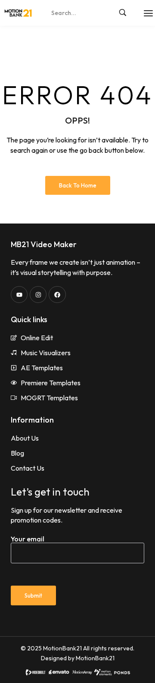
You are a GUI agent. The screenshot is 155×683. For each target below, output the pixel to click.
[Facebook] (57, 294)
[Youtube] (19, 294)
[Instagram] (38, 294)
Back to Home (77, 185)
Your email (27, 539)
